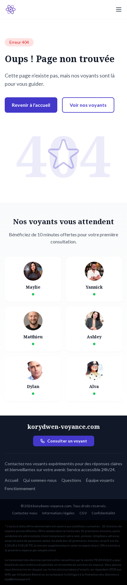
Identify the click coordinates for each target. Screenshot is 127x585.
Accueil (11, 480)
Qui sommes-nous (40, 480)
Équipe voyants (100, 480)
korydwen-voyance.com (63, 427)
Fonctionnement (20, 488)
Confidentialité (103, 513)
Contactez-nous (25, 513)
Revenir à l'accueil (31, 105)
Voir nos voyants (88, 105)
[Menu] (118, 9)
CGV (83, 513)
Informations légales (58, 513)
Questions (71, 480)
